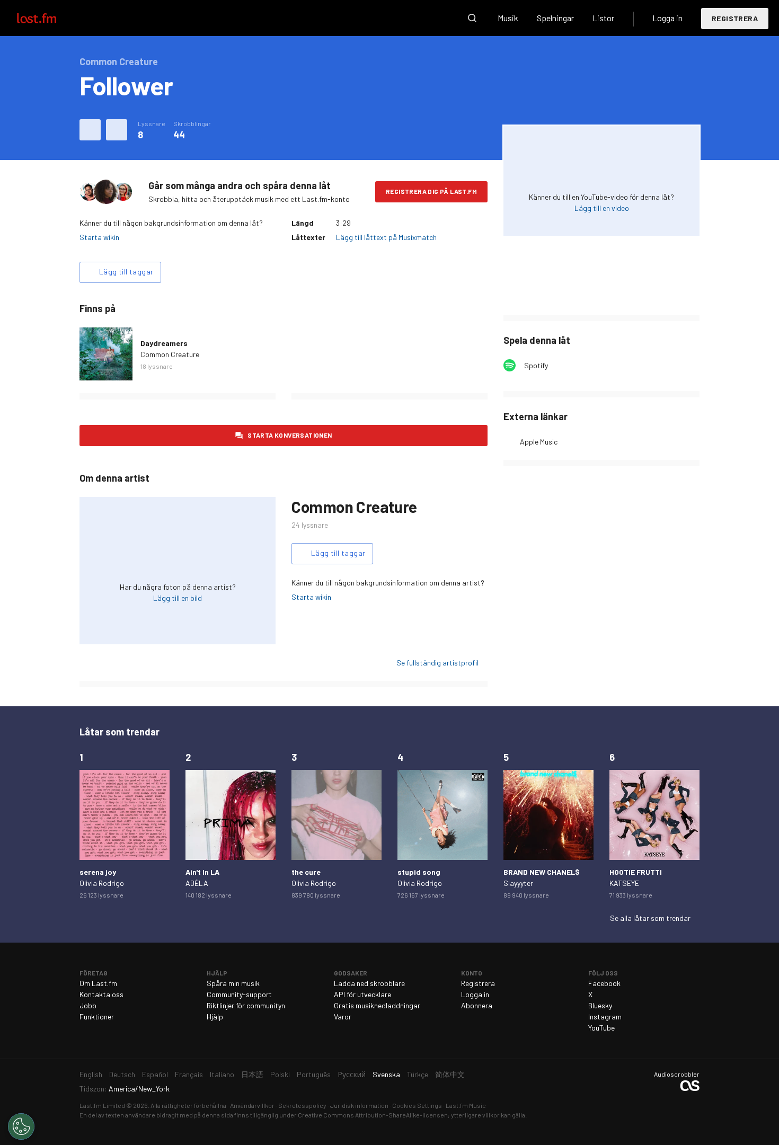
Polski (280, 1074)
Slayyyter (518, 882)
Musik (508, 18)
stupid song (418, 871)
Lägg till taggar (126, 271)
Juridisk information (359, 1105)
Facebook (604, 983)
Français (189, 1074)
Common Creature (169, 354)
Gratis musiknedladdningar (377, 1005)
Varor (342, 1016)
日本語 (252, 1074)
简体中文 (450, 1074)
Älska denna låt (90, 129)
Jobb (87, 1005)
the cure (306, 871)
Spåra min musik (233, 983)
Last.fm (49, 18)
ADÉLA (196, 882)
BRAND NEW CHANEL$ (541, 871)
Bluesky (600, 1005)
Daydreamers (164, 343)
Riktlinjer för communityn (246, 1005)
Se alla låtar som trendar (650, 917)
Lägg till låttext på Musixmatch (386, 237)
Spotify (536, 365)
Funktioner (96, 1016)
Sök (472, 18)
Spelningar (555, 18)
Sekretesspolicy (302, 1105)
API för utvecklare (362, 994)
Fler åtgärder (116, 129)
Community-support (239, 994)
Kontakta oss (101, 994)
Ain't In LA (202, 871)
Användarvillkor (252, 1105)
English (90, 1074)
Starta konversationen (289, 435)
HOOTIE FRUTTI (635, 871)
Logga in (667, 18)
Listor (603, 18)
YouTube (601, 1027)
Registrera (735, 18)
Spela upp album (106, 354)
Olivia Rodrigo (101, 882)
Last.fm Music (466, 1105)
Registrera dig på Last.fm (431, 191)
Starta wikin (99, 237)
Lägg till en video (601, 207)
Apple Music (538, 441)
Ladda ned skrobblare (369, 983)
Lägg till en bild (177, 597)
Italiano (222, 1074)
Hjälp (215, 1016)
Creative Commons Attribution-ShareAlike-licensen (373, 1115)
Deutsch (122, 1074)
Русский (352, 1074)
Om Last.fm (98, 983)
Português (314, 1074)
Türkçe (417, 1074)
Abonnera (476, 1005)
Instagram (605, 1016)
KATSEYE (624, 882)
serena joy (97, 871)
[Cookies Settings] (21, 1126)
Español (155, 1074)
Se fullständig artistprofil (437, 662)
